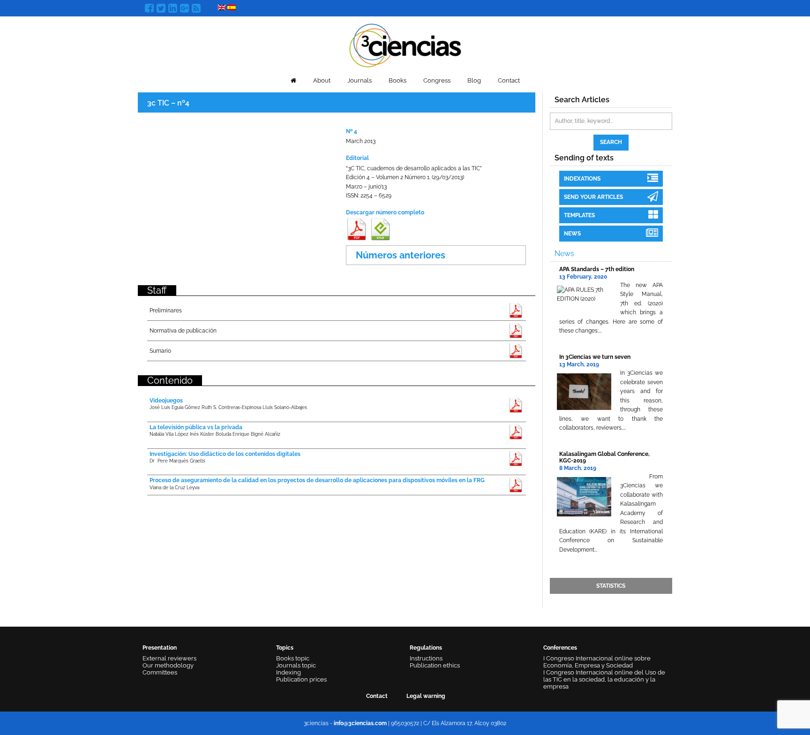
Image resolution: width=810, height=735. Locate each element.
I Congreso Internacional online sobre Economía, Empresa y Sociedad (597, 662)
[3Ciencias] (405, 44)
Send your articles (593, 197)
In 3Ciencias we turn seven (594, 357)
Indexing (288, 672)
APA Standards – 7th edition (596, 269)
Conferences (560, 647)
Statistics (610, 586)
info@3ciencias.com (360, 723)
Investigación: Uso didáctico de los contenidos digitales (225, 454)
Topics (284, 647)
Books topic (292, 658)
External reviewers (169, 658)
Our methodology (168, 665)
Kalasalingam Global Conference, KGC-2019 (604, 457)
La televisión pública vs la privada (196, 427)
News (572, 233)
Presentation (159, 647)
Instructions (426, 658)
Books (397, 80)
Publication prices (301, 679)
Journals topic (296, 665)
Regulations (426, 647)
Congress (436, 80)
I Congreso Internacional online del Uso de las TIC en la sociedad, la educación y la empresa (604, 679)
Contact (509, 80)
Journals (359, 80)
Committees (159, 672)
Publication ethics (435, 665)
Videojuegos (166, 400)
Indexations (582, 178)
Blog (474, 80)
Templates (579, 215)
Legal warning (425, 696)
